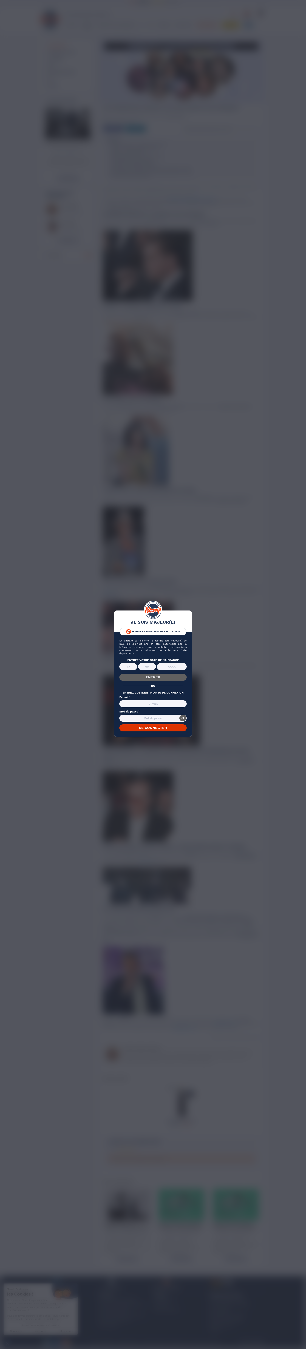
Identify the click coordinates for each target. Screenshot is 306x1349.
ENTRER (153, 677)
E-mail (124, 697)
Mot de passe (129, 711)
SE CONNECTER (153, 728)
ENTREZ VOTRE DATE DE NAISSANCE (153, 660)
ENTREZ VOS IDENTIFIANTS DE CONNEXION (153, 692)
